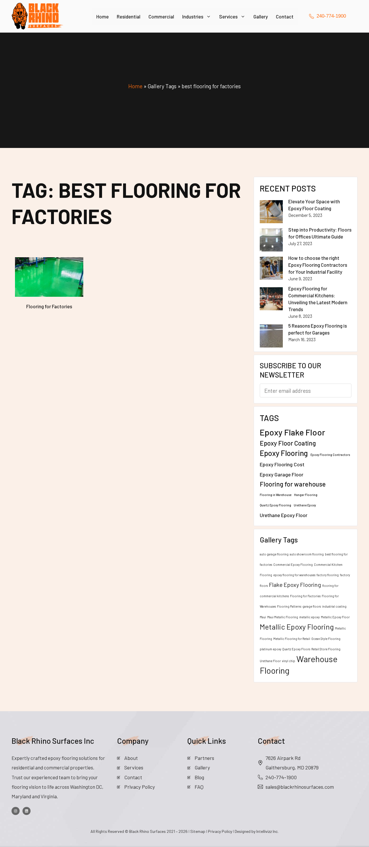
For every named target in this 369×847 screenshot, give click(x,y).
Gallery (260, 16)
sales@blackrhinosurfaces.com (300, 787)
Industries (192, 16)
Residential (128, 16)
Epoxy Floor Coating (288, 443)
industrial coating (334, 606)
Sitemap (198, 831)
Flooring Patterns (289, 606)
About (131, 758)
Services (228, 16)
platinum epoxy (270, 649)
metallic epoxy (309, 617)
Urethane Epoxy (305, 505)
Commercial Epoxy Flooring (293, 564)
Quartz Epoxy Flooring (275, 505)
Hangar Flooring (305, 495)
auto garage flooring (274, 554)
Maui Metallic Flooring (282, 617)
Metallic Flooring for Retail (291, 639)
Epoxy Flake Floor (292, 432)
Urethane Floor (270, 661)
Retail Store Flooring (325, 649)
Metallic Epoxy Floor (335, 617)
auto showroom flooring (307, 554)
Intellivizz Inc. (267, 831)
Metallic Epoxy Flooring (297, 626)
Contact (284, 16)
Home (102, 16)
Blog (199, 777)
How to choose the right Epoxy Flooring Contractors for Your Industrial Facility (317, 265)
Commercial (161, 16)
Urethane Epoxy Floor (283, 515)
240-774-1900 (281, 777)
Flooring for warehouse (293, 484)
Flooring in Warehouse (275, 495)
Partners (204, 758)
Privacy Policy (139, 787)
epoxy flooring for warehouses (294, 575)
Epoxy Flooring (284, 452)
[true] (16, 811)
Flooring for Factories (305, 596)
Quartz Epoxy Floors (296, 649)
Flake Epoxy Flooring (295, 584)
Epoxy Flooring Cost (282, 464)
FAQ (199, 787)
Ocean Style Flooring (325, 639)
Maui (263, 617)
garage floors (311, 606)
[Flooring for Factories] (49, 276)
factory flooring (328, 575)
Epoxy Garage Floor (281, 474)
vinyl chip (288, 661)
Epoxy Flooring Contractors (330, 455)
